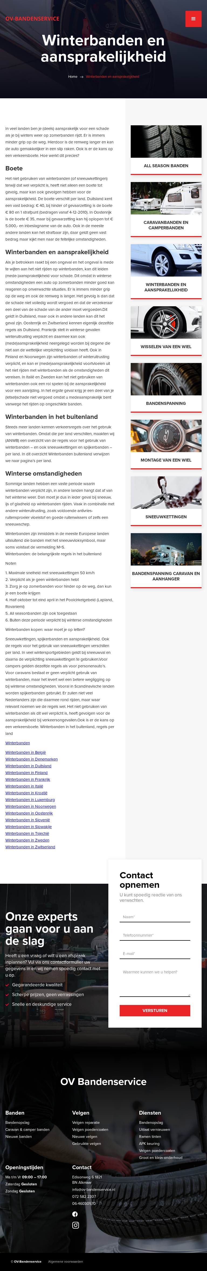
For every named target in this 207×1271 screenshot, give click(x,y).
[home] (32, 16)
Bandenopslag (17, 1122)
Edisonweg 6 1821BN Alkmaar (87, 1180)
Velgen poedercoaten (90, 1129)
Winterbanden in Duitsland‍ (28, 766)
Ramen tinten (150, 1136)
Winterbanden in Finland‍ (26, 772)
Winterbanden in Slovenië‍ (27, 820)
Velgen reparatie (86, 1122)
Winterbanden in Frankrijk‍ (27, 779)
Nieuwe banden (18, 1136)
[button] (193, 19)
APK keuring (149, 1143)
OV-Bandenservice (28, 1261)
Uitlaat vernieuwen (154, 1129)
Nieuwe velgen (84, 1136)
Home (72, 77)
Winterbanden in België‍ (25, 752)
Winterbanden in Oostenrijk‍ (29, 813)
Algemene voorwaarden (65, 1261)
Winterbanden (17, 743)
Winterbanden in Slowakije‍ (28, 826)
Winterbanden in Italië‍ (24, 786)
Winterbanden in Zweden (27, 840)
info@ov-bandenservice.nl (93, 1189)
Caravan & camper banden (27, 1129)
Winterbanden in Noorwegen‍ (30, 806)
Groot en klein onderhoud (160, 1157)
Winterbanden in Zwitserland (30, 847)
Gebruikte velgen (86, 1143)
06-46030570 (84, 1203)
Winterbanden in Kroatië (26, 793)
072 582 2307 (84, 1196)
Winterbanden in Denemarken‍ (31, 759)
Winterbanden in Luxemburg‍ (30, 799)
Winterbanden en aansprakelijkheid (112, 77)
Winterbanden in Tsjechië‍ (27, 833)
